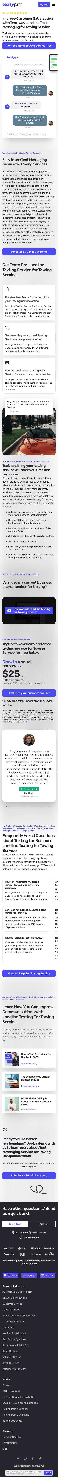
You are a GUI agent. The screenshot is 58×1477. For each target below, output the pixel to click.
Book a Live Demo (12, 1420)
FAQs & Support (11, 1391)
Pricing (6, 1385)
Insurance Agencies (13, 1321)
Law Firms (8, 1327)
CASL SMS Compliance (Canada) (20, 1402)
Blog (4, 1448)
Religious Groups (11, 1357)
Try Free (44, 4)
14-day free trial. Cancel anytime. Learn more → (27, 702)
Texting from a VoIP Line (15, 1414)
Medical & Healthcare (14, 1333)
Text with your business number (29, 693)
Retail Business (10, 1351)
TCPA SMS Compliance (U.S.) (18, 1396)
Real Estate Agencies (14, 1339)
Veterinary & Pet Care (14, 1368)
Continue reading (30, 1064)
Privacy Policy (10, 1442)
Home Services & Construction (19, 1315)
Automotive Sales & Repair (17, 1291)
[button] (54, 4)
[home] (13, 4)
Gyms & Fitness (10, 1309)
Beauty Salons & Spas (14, 1297)
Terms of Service (11, 1436)
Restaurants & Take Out (15, 1345)
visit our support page (24, 868)
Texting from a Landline (15, 1408)
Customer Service (12, 1303)
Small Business (10, 1363)
